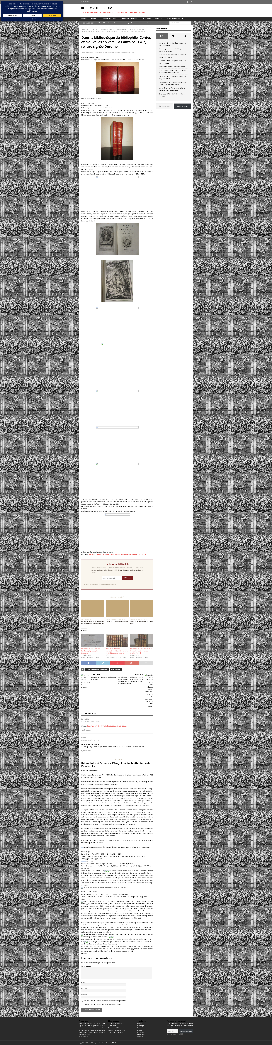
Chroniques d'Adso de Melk (117, 1028)
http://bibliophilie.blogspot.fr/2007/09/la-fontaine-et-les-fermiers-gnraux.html (118, 554)
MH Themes (115, 1043)
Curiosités (140, 1032)
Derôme (108, 52)
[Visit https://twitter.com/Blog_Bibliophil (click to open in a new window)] (191, 2)
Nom (83, 982)
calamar (84, 737)
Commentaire (86, 966)
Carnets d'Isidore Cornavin (116, 1030)
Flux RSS (180, 1034)
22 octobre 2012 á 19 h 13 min (90, 740)
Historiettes (141, 1034)
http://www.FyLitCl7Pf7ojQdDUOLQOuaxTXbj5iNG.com (107, 726)
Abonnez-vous (182, 106)
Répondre (87, 730)
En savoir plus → (84, 1037)
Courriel (84, 988)
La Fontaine (115, 669)
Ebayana (140, 1028)
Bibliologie (140, 1026)
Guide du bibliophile (175, 19)
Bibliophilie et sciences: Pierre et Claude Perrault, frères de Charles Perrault (141, 651)
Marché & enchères (129, 19)
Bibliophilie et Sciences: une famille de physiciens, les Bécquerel (90, 651)
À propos (147, 19)
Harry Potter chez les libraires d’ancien (172, 67)
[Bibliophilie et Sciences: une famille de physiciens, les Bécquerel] (92, 640)
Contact (158, 19)
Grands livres (115, 52)
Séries (93, 19)
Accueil (84, 19)
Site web (84, 994)
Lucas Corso (112, 1026)
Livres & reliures (109, 19)
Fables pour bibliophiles (115, 1032)
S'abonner (127, 578)
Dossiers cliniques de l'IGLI (116, 1023)
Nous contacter (172, 1034)
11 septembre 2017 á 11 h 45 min (90, 721)
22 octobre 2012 (89, 52)
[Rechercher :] (180, 23)
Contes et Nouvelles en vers (97, 669)
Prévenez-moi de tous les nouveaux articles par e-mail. (102, 1004)
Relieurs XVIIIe (121, 29)
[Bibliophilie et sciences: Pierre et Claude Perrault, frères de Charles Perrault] (141, 640)
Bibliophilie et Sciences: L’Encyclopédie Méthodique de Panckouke (115, 764)
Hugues (99, 52)
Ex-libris (139, 1030)
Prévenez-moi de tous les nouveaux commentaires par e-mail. (105, 1001)
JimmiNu (85, 719)
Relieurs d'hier (106, 29)
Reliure (94, 29)
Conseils (140, 1037)
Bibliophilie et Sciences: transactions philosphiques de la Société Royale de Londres (117, 651)
